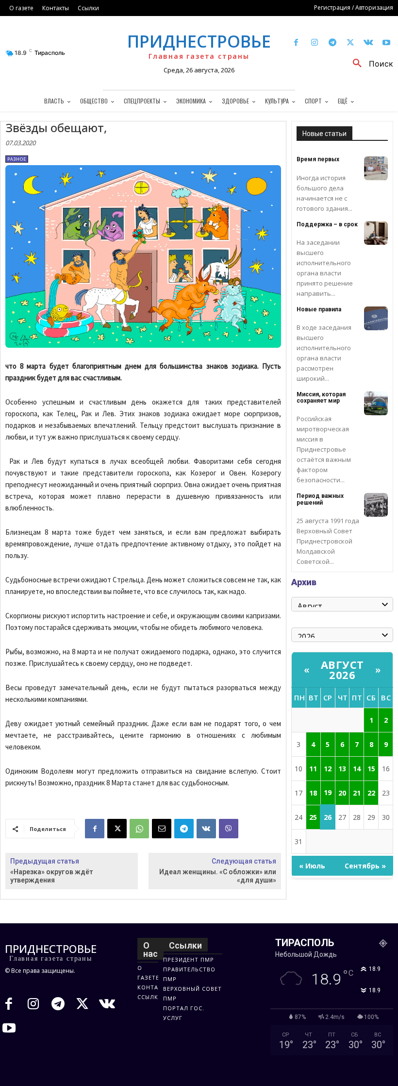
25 (313, 817)
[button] (369, 63)
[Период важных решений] (376, 505)
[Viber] (228, 828)
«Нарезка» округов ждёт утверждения (51, 876)
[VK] (206, 828)
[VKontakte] (368, 43)
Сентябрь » (365, 865)
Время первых (318, 159)
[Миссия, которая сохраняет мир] (376, 403)
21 (357, 793)
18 (313, 793)
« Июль (312, 865)
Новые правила (319, 309)
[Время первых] (376, 168)
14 (357, 768)
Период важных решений (320, 499)
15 (371, 768)
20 (342, 793)
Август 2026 (342, 669)
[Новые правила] (376, 318)
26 (328, 817)
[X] (350, 43)
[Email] (161, 828)
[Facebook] (296, 43)
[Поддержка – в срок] (376, 233)
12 (328, 768)
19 (328, 792)
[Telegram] (332, 43)
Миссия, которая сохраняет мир (321, 397)
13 (342, 768)
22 (371, 793)
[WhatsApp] (139, 828)
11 (313, 768)
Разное (16, 159)
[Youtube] (386, 43)
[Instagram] (314, 43)
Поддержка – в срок (327, 224)
